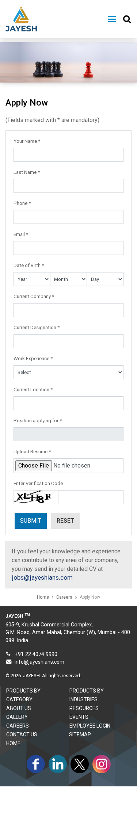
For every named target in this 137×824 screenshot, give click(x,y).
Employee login (89, 726)
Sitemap (80, 734)
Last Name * (27, 172)
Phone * (22, 203)
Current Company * (34, 296)
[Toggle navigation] (111, 19)
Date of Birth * (29, 265)
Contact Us (21, 734)
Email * (21, 234)
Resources (84, 708)
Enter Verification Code (38, 483)
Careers (64, 597)
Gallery (17, 717)
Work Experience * (33, 358)
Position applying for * (38, 420)
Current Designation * (37, 327)
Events (78, 717)
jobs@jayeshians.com (42, 577)
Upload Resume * (32, 451)
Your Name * (27, 141)
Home (43, 597)
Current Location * (33, 389)
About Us (18, 708)
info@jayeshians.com (39, 662)
